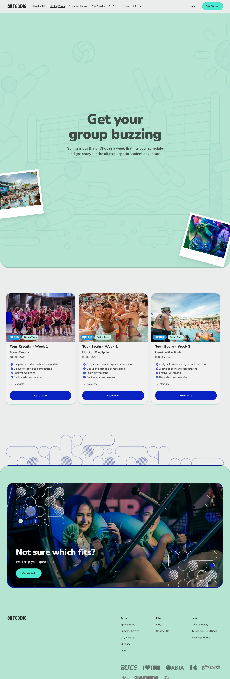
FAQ (158, 624)
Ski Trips (125, 644)
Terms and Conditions (204, 631)
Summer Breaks (130, 631)
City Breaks (127, 637)
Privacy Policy (200, 624)
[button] (137, 6)
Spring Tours (128, 624)
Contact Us (162, 631)
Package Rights (201, 637)
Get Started (212, 6)
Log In (192, 6)
